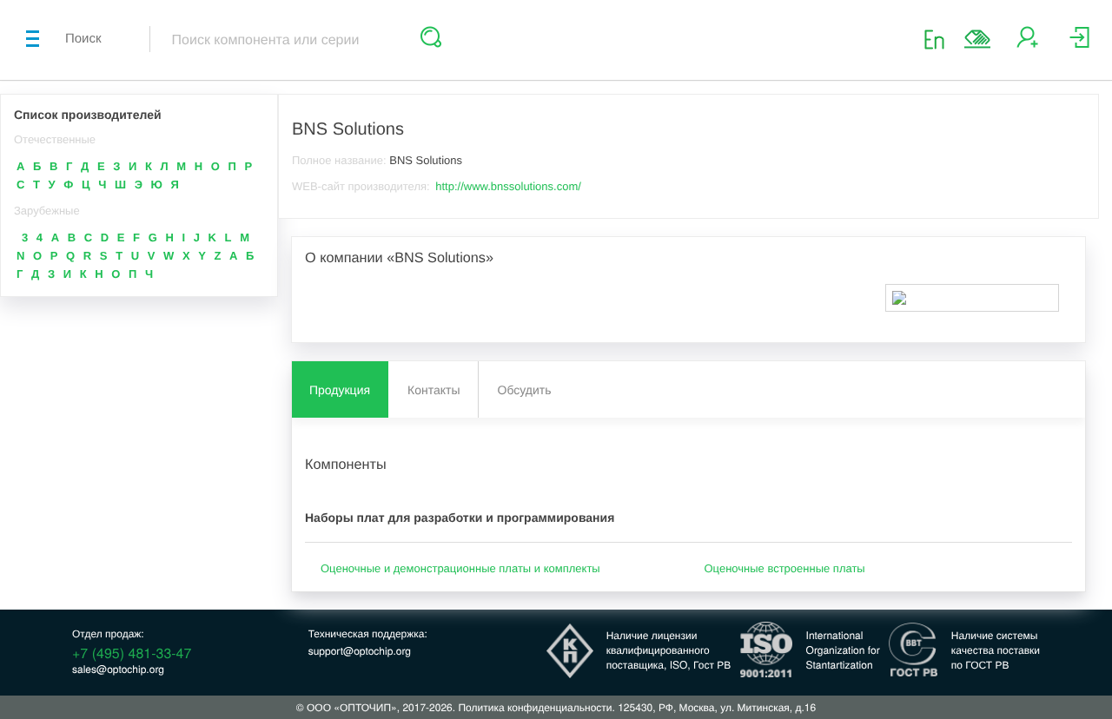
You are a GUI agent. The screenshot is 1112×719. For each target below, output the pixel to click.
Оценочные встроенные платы (785, 568)
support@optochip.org (359, 650)
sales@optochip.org (118, 669)
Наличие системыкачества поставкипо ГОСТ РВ (995, 650)
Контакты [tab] (433, 390)
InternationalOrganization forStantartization (843, 650)
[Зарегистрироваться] (1027, 43)
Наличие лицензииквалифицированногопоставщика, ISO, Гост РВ (668, 650)
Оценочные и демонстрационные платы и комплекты (460, 568)
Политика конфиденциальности (535, 707)
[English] (939, 38)
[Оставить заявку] (977, 39)
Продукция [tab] (339, 390)
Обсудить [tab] (525, 390)
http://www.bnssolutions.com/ (508, 186)
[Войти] (1079, 43)
